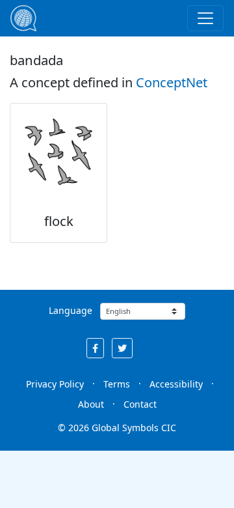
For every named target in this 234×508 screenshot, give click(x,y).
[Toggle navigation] (205, 18)
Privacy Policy (55, 384)
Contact (140, 404)
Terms (116, 384)
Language (70, 310)
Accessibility (176, 384)
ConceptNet (171, 82)
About (91, 404)
